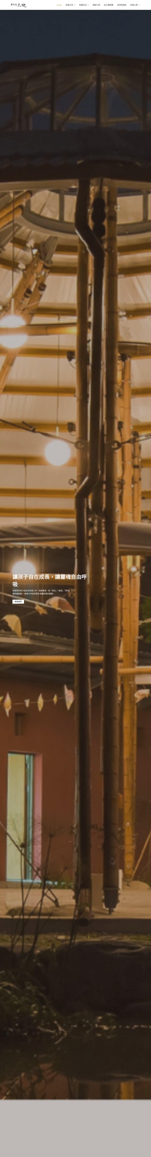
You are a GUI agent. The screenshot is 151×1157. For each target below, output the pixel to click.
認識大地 (69, 5)
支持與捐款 (121, 5)
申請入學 (134, 5)
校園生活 (83, 5)
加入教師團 (108, 5)
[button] (74, 5)
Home (59, 5)
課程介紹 (96, 5)
